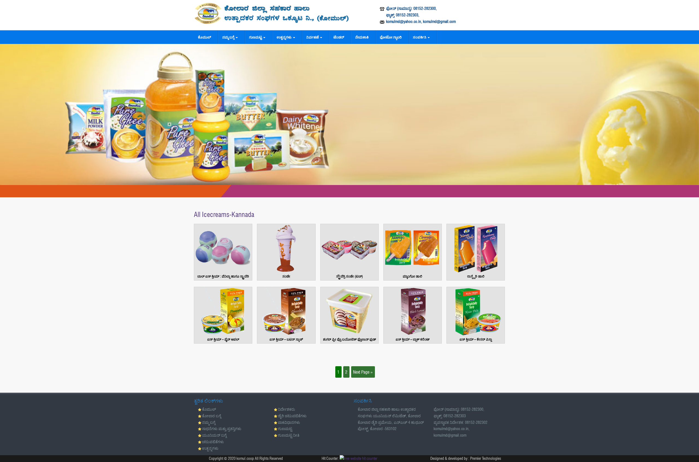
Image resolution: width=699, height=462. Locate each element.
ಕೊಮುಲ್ (204, 37)
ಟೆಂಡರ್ (338, 37)
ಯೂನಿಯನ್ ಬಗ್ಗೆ (214, 435)
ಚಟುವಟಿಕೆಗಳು (213, 442)
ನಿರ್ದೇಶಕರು (286, 409)
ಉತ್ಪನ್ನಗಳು (284, 37)
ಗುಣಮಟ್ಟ (256, 37)
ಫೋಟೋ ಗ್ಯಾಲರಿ (391, 37)
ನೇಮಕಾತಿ (362, 37)
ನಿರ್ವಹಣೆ (312, 37)
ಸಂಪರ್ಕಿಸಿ (420, 37)
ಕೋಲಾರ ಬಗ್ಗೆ (211, 416)
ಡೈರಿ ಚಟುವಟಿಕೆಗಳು (292, 416)
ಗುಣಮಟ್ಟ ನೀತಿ (288, 435)
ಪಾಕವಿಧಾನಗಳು (289, 422)
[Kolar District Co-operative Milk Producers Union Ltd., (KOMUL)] (272, 13)
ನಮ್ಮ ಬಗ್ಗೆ (228, 37)
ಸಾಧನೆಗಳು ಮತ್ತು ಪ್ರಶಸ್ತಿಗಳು (221, 429)
